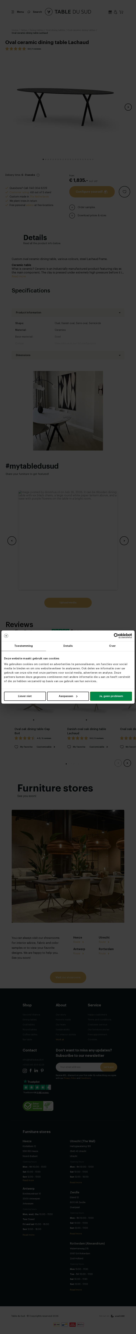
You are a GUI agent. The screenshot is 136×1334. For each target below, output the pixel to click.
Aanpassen (66, 696)
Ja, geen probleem (111, 696)
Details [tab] (68, 646)
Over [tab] (112, 646)
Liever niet (25, 696)
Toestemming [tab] (23, 646)
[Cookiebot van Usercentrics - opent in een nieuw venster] (116, 635)
